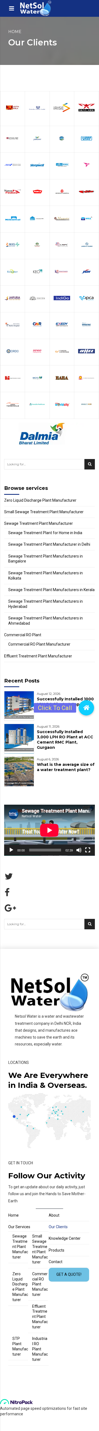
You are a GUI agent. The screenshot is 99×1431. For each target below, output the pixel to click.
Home (14, 31)
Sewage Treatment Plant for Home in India (45, 533)
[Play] (11, 850)
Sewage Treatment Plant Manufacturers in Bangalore (45, 559)
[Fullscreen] (87, 850)
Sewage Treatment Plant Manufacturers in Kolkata (45, 575)
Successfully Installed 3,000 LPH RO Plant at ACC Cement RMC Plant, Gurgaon (65, 739)
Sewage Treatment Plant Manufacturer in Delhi (49, 544)
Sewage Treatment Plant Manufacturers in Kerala (51, 590)
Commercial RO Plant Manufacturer (39, 644)
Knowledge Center (65, 1238)
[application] (49, 830)
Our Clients (58, 1227)
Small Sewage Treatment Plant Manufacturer (44, 512)
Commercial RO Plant (22, 635)
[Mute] (79, 850)
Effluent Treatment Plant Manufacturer (38, 656)
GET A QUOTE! (68, 1274)
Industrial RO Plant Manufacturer (40, 1349)
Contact (55, 1262)
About (54, 1215)
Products (56, 1250)
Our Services (19, 1227)
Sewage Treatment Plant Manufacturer (38, 523)
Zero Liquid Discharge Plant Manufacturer (40, 500)
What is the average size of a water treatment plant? (66, 767)
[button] (86, 708)
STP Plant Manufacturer (20, 1346)
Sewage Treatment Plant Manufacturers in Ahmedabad (45, 621)
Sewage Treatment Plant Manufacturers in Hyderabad (45, 604)
